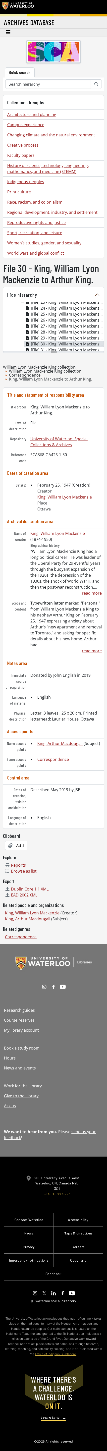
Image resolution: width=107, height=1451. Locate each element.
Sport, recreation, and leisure (34, 232)
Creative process (23, 145)
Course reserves (19, 1020)
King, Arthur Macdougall (60, 743)
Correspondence (53, 759)
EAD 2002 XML (24, 895)
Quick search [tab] (19, 72)
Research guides (19, 1010)
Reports (18, 865)
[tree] (53, 327)
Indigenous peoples (25, 181)
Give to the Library (21, 1096)
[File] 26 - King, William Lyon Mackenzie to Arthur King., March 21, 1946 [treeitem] (67, 320)
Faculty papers (21, 155)
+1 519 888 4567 (57, 1194)
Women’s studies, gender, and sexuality (44, 243)
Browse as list (24, 871)
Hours (10, 1058)
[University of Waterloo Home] (18, 7)
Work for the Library (23, 1086)
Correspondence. (25, 375)
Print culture (19, 192)
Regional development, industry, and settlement (52, 212)
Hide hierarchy (22, 295)
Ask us (10, 1106)
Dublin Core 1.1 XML (30, 889)
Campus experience (25, 124)
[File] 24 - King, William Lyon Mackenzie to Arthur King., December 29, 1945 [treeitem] (67, 308)
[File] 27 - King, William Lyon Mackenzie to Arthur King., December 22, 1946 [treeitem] (67, 326)
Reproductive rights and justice (36, 222)
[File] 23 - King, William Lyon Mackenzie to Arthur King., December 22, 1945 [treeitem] (67, 302)
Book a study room (22, 1048)
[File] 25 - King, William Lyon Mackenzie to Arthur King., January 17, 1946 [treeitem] (67, 314)
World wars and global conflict (35, 253)
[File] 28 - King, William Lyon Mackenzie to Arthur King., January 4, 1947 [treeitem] (67, 332)
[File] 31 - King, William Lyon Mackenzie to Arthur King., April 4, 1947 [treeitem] (67, 350)
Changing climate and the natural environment (51, 135)
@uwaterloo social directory (53, 1301)
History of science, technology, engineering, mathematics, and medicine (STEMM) (48, 168)
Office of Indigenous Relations (55, 1354)
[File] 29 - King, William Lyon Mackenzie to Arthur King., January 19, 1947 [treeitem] (67, 338)
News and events (20, 1068)
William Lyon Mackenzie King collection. (46, 371)
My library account (21, 1030)
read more (92, 593)
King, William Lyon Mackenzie (64, 497)
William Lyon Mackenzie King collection (39, 367)
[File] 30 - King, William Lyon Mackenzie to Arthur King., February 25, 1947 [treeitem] (67, 344)
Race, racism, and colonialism (34, 202)
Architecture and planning (31, 114)
